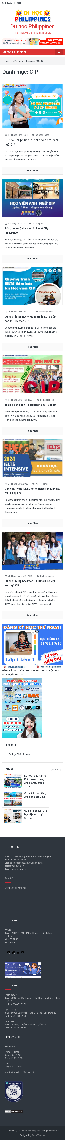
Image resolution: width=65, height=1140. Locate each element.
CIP (14, 61)
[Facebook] (8, 953)
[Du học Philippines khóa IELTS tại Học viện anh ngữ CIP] (32, 550)
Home (8, 61)
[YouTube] (22, 953)
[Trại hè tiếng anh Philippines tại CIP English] (32, 374)
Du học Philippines (32, 26)
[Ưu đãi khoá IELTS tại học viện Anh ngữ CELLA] (13, 816)
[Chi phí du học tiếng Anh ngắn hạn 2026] (13, 798)
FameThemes (38, 1135)
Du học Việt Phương (19, 754)
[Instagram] (18, 953)
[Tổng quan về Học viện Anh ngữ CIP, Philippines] (32, 198)
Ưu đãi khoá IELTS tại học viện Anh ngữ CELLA (35, 814)
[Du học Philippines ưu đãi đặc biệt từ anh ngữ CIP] (32, 106)
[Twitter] (13, 953)
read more (32, 170)
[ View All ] (56, 770)
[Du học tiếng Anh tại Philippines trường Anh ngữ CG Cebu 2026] (13, 781)
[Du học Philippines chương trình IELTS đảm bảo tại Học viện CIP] (32, 286)
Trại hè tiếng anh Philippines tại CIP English (31, 404)
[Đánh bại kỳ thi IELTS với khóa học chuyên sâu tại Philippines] (32, 458)
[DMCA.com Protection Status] (14, 1111)
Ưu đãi (40, 61)
